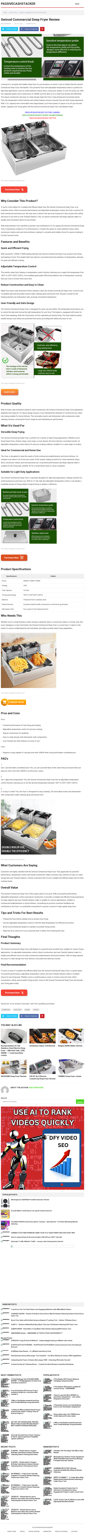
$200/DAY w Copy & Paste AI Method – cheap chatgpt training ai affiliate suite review (41, 1340)
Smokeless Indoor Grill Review (42, 1046)
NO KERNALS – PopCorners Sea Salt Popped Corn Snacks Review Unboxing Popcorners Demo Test (25, 1475)
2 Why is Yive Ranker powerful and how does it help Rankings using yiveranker (25, 1401)
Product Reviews (61, 1531)
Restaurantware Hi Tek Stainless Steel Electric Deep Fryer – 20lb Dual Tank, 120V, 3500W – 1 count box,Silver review (13, 1050)
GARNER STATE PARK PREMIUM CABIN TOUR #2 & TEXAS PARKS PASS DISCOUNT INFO (43, 1233)
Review (27, 1010)
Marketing (47, 1531)
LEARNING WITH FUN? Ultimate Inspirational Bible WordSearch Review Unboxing (68, 1470)
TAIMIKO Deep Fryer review (69, 1076)
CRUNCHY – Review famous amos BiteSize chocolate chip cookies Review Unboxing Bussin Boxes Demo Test (25, 1498)
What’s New (11, 1531)
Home (5, 12)
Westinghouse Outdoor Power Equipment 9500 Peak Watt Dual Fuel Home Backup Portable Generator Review (69, 1458)
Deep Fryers (13, 12)
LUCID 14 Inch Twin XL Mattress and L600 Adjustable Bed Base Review (69, 1500)
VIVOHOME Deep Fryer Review (13, 1076)
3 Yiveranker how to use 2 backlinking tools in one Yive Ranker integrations (67, 1406)
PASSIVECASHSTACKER (18, 4)
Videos (22, 1531)
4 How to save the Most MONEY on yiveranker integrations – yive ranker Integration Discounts (67, 1397)
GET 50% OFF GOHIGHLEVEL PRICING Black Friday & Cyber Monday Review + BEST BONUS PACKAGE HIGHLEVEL (25, 1424)
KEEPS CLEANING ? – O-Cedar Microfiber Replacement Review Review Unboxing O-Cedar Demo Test (69, 1479)
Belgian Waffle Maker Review (70, 1046)
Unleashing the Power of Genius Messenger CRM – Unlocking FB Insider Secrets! (41, 1360)
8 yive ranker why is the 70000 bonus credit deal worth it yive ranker (67, 1415)
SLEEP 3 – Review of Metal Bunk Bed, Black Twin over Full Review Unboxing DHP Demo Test (44, 1324)
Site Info (74, 1531)
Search (4, 1098)
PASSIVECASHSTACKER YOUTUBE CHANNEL (42, 112)
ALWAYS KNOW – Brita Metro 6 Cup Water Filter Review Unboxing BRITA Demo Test (41, 1329)
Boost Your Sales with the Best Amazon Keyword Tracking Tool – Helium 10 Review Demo (43, 1320)
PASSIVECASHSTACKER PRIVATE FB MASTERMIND (42, 115)
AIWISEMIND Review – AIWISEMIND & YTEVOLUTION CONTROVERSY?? (36, 1333)
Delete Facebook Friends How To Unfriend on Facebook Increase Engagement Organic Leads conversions (68, 1490)
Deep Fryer (17, 1010)
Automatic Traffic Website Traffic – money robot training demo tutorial (37, 1241)
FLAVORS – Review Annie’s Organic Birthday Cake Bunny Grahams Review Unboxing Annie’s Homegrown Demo (25, 1452)
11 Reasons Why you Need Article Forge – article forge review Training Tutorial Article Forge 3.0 (26, 1411)
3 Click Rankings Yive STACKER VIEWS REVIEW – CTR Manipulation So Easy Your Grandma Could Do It (26, 1381)
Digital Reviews (34, 1531)
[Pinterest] (42, 29)
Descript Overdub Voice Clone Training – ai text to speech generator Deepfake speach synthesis (26, 1437)
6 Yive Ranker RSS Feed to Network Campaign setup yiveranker (66, 1380)
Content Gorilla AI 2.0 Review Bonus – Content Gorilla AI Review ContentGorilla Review (42, 1364)
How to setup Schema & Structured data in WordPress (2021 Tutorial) (36, 1237)
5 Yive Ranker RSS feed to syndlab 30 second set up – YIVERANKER (67, 1387)
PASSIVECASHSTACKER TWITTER (42, 118)
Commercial (6, 1010)
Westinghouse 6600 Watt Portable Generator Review (30, 1200)
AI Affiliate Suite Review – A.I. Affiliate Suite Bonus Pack (31, 1351)
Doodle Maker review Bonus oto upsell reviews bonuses (31, 1211)
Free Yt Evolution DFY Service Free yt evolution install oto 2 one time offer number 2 (24, 1392)
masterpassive (6, 24)
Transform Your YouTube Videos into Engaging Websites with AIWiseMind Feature (41, 1309)
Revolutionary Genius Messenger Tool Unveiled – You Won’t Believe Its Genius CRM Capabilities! (46, 1356)
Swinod (36, 1010)
